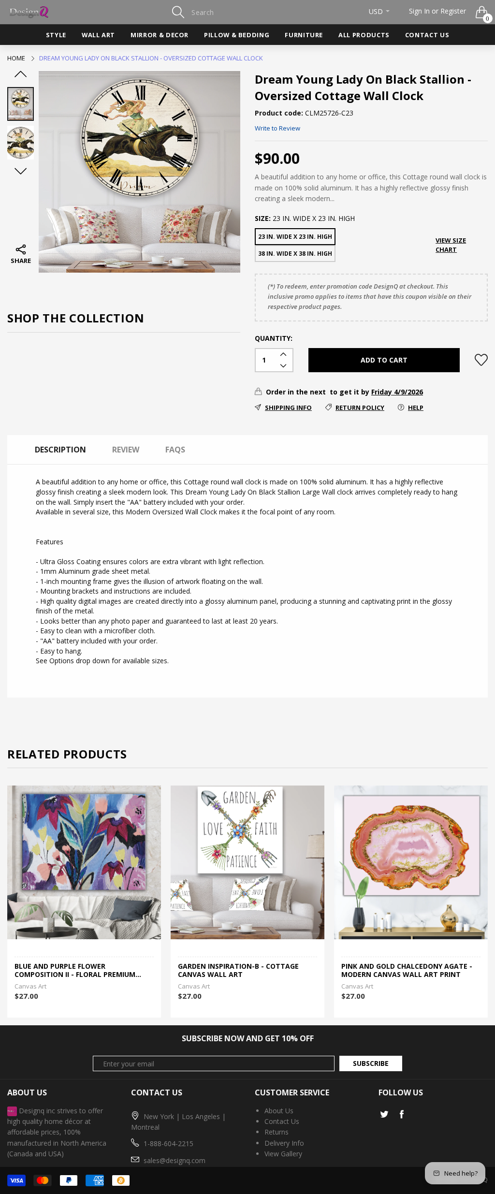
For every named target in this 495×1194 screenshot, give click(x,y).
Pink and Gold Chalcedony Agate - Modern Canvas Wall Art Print (406, 970)
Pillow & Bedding (236, 34)
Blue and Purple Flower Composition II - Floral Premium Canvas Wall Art (75, 970)
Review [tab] (125, 449)
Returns (276, 1131)
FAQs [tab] (175, 449)
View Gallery (283, 1153)
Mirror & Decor (160, 34)
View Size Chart (451, 245)
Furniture (304, 34)
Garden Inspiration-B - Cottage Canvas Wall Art (238, 970)
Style (56, 34)
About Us (278, 1110)
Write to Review (277, 128)
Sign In (419, 10)
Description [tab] (60, 449)
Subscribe (371, 1063)
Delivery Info (284, 1143)
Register (453, 10)
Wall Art (98, 34)
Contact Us (427, 34)
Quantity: (273, 338)
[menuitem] (56, 35)
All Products (364, 34)
